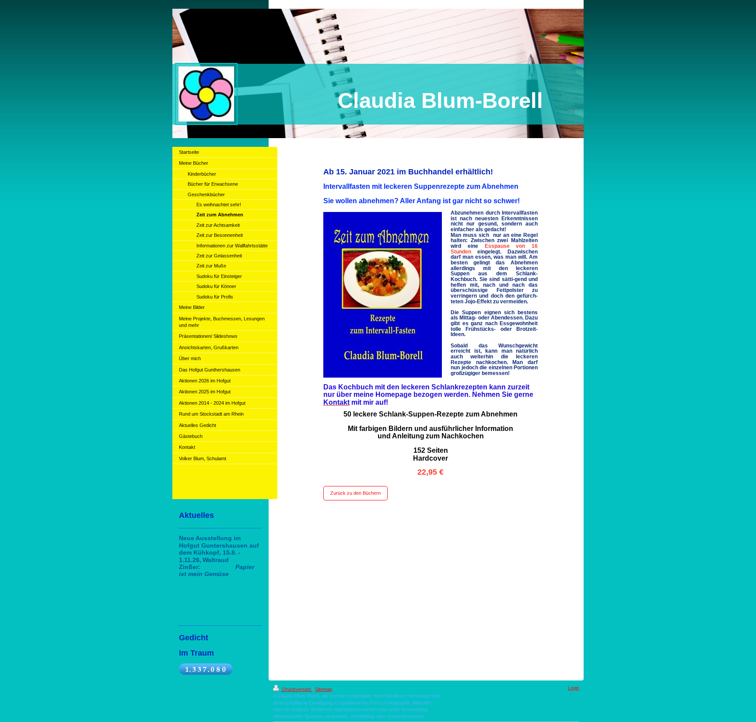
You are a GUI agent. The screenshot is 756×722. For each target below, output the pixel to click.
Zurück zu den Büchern (355, 493)
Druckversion (296, 689)
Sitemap (323, 689)
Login (573, 688)
